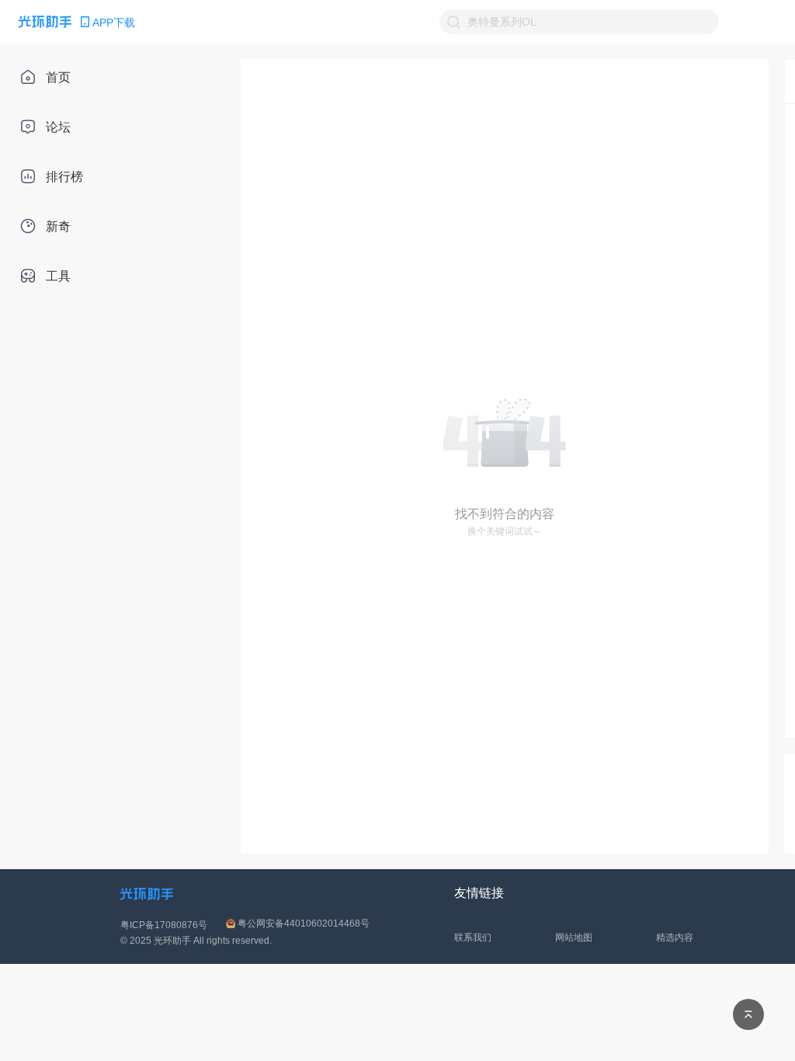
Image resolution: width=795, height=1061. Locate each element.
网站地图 (573, 937)
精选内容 (674, 937)
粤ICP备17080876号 (163, 925)
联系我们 (472, 937)
